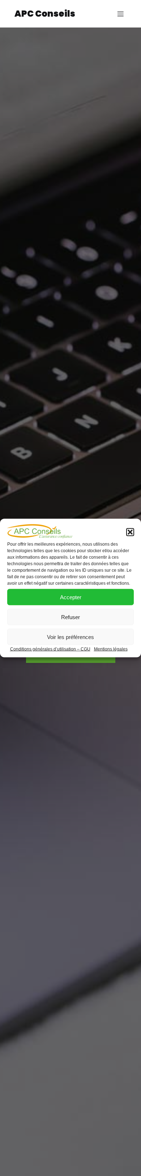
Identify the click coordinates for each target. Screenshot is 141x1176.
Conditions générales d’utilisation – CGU (50, 649)
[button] (130, 532)
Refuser (70, 617)
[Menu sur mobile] (120, 14)
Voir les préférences (70, 637)
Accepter (70, 597)
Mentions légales (111, 649)
